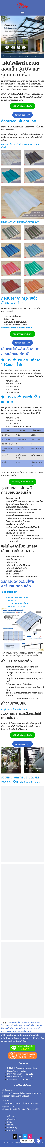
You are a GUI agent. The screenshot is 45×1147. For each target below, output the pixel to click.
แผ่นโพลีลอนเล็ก (25, 1031)
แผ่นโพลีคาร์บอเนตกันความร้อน (18, 1028)
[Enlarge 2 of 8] (40, 228)
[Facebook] (20, 1136)
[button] (22, 13)
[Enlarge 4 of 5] (40, 171)
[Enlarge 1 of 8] (18, 228)
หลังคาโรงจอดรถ (17, 1025)
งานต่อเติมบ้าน (15, 1022)
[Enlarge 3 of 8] (18, 246)
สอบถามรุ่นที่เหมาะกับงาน (23, 481)
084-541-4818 (19, 1109)
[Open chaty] (38, 1140)
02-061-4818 (24, 1079)
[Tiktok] (15, 1136)
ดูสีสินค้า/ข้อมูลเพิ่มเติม (22, 106)
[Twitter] (25, 1136)
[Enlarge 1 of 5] (18, 153)
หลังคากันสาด (28, 1022)
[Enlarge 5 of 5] (40, 189)
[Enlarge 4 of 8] (40, 246)
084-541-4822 (33, 1109)
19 (32, 1079)
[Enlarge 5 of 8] (18, 264)
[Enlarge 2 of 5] (40, 153)
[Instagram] (30, 1136)
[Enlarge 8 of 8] (40, 282)
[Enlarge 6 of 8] (40, 264)
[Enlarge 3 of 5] (18, 171)
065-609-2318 (26, 1073)
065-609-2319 (26, 1076)
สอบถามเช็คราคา (22, 115)
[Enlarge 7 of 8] (18, 282)
